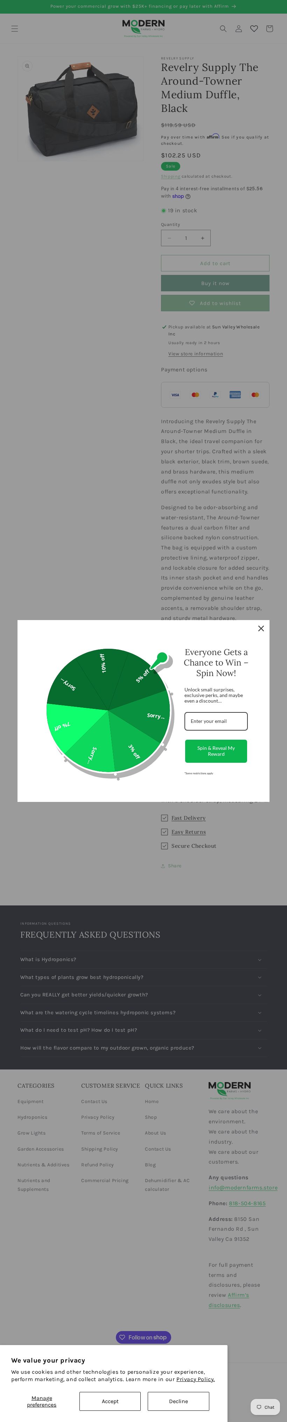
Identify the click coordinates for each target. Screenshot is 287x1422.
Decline (178, 1401)
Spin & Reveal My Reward (216, 751)
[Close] (261, 628)
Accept (110, 1401)
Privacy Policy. (195, 1379)
